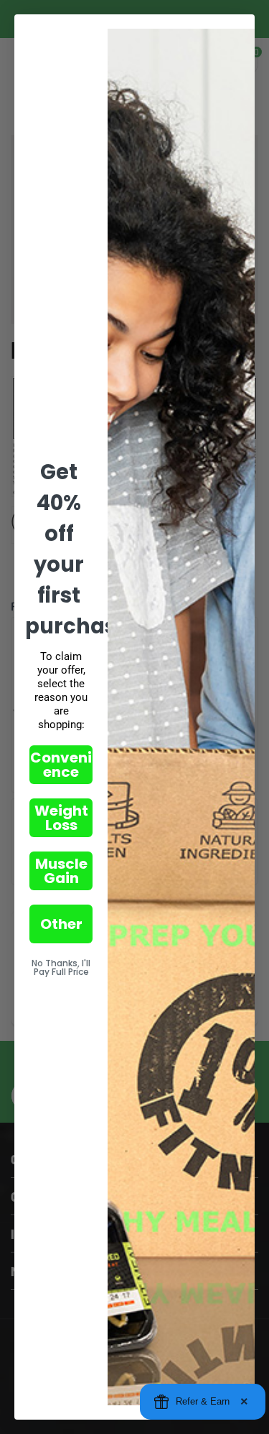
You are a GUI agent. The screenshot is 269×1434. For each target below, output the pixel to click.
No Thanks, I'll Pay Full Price (61, 967)
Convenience (61, 764)
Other (61, 924)
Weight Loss (61, 818)
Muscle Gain (61, 871)
